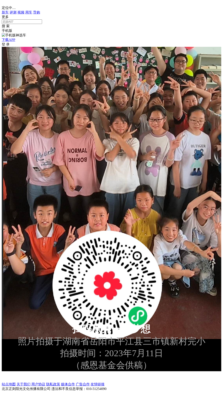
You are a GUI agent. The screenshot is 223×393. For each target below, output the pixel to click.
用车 (28, 12)
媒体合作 (68, 384)
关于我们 (23, 384)
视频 (20, 12)
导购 (36, 12)
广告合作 (83, 384)
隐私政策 (53, 384)
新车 (5, 12)
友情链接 (98, 384)
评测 (13, 12)
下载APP (8, 40)
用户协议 (38, 384)
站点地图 (9, 384)
